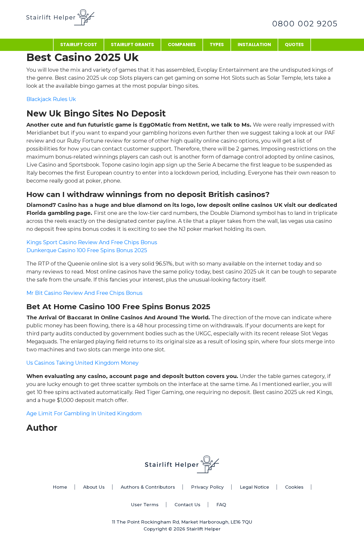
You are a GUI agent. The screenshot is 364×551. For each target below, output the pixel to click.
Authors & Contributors (148, 487)
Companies (182, 44)
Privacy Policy (207, 487)
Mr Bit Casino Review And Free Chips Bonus (84, 293)
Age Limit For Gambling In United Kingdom (84, 413)
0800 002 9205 (305, 23)
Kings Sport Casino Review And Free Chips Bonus (91, 242)
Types (217, 44)
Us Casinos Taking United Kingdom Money (82, 363)
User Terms (145, 504)
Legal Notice (254, 487)
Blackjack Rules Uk (51, 99)
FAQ (221, 504)
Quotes (294, 44)
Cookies (294, 487)
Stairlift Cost (78, 44)
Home (60, 487)
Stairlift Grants (132, 44)
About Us (94, 487)
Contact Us (187, 504)
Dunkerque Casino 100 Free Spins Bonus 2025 (86, 250)
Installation (254, 44)
